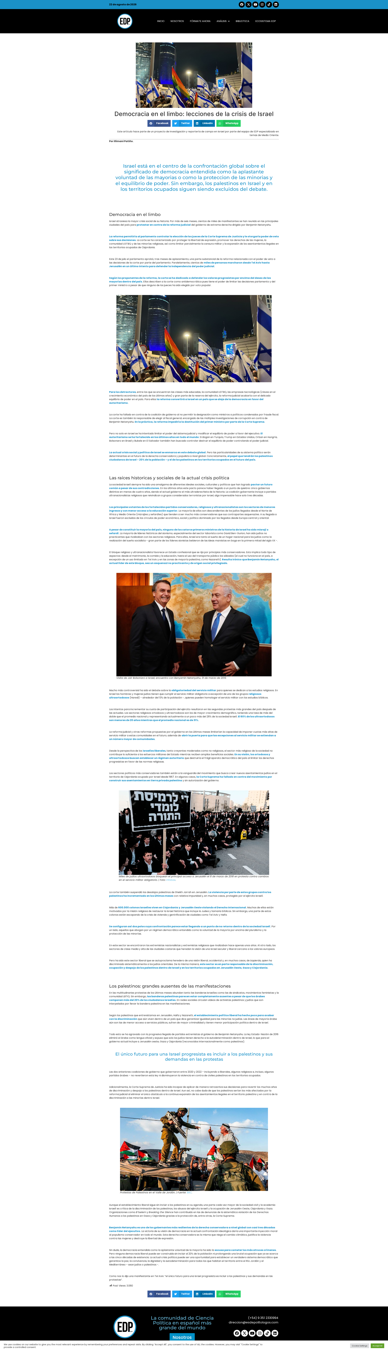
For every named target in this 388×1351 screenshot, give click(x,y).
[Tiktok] (269, 5)
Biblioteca (242, 21)
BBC (189, 1192)
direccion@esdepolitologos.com (253, 1322)
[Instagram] (262, 5)
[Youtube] (255, 5)
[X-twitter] (249, 5)
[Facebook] (242, 5)
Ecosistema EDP (265, 21)
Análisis (222, 21)
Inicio (160, 21)
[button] (159, 123)
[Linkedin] (276, 5)
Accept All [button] (377, 1345)
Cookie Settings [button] (359, 1345)
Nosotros (177, 21)
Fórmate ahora (200, 21)
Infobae (171, 880)
